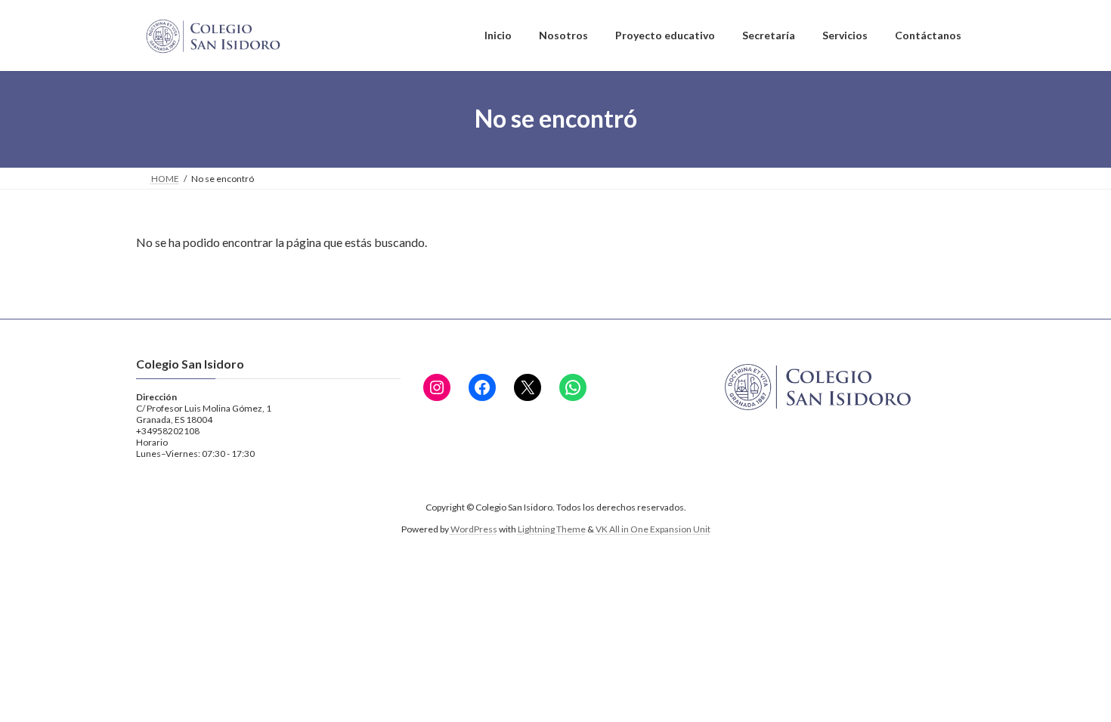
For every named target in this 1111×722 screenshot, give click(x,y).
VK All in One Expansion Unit (653, 529)
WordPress (473, 529)
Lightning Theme (552, 529)
